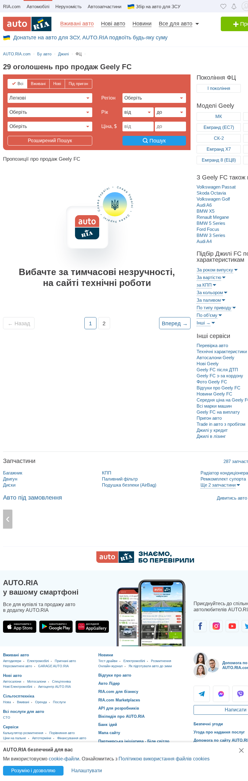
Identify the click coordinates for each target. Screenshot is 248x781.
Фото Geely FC (212, 381)
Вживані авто (77, 24)
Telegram (202, 694)
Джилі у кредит (212, 430)
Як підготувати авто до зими (150, 666)
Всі (20, 83)
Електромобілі (38, 661)
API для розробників (118, 708)
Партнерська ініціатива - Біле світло (133, 741)
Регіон (108, 97)
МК (218, 116)
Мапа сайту (109, 732)
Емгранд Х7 (219, 149)
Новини (142, 24)
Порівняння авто (62, 733)
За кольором (210, 292)
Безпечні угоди (208, 724)
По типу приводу (214, 307)
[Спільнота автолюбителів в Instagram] (216, 626)
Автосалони (12, 681)
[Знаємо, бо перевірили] (145, 561)
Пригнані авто (65, 661)
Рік (104, 112)
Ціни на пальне (14, 738)
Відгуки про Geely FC (218, 387)
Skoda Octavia (211, 192)
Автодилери (12, 661)
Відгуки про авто (114, 675)
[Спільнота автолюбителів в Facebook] (200, 626)
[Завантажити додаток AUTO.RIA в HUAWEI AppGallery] (92, 627)
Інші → (203, 322)
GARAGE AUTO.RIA (53, 666)
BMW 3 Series (211, 235)
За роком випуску (215, 269)
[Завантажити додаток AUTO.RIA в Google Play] (56, 627)
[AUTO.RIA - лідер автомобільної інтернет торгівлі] (27, 24)
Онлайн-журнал (110, 666)
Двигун (10, 478)
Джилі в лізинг (211, 436)
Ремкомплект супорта (223, 478)
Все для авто (175, 24)
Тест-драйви (107, 661)
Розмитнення (161, 661)
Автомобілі (38, 6)
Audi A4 (204, 241)
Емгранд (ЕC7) (219, 127)
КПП (106, 472)
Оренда (41, 702)
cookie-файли (64, 758)
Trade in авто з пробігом (221, 424)
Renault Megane (213, 217)
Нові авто (113, 24)
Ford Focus (208, 229)
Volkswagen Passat (216, 186)
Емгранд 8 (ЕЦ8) (219, 159)
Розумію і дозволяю (33, 770)
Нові (57, 83)
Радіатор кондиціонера (224, 472)
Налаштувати (86, 770)
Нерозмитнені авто (17, 666)
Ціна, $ (109, 126)
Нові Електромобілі (17, 686)
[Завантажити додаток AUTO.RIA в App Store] (19, 627)
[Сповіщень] (234, 6)
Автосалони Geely (215, 357)
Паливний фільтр (120, 478)
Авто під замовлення (32, 497)
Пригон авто (209, 418)
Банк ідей (107, 724)
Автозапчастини (104, 6)
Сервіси (10, 727)
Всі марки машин (214, 406)
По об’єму (207, 315)
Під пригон (78, 83)
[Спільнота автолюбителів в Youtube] (232, 626)
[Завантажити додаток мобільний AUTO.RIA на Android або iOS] (151, 612)
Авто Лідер (109, 683)
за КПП (204, 284)
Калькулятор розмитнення (23, 733)
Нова (7, 702)
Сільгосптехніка (18, 696)
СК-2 (219, 138)
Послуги (59, 702)
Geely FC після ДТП (217, 369)
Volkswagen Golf (213, 199)
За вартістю (209, 277)
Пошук (157, 141)
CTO (6, 717)
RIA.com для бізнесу (118, 691)
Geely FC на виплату (218, 412)
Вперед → (175, 323)
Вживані (38, 83)
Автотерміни (41, 738)
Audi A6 (204, 205)
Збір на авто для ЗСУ (158, 6)
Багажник (12, 472)
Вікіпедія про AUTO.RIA (121, 716)
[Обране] (223, 6)
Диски (9, 484)
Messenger (221, 694)
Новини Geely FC (214, 393)
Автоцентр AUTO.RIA (54, 686)
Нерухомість (68, 6)
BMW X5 (205, 211)
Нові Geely (208, 363)
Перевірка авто (212, 345)
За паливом (209, 300)
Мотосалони (36, 681)
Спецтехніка (61, 681)
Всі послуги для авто (23, 711)
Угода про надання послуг (219, 732)
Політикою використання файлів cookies (164, 758)
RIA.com (12, 6)
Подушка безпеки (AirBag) (129, 484)
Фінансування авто (71, 738)
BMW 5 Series (211, 223)
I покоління (218, 88)
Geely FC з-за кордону (220, 375)
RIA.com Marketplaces (119, 700)
